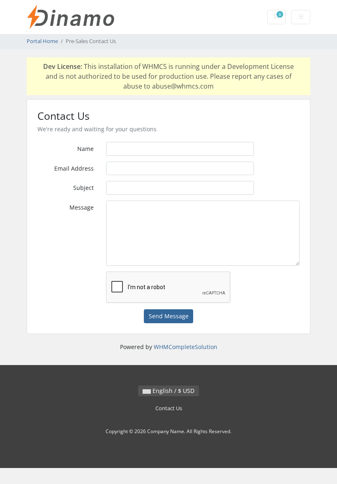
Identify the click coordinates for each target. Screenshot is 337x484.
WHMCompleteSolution (185, 347)
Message (81, 207)
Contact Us (168, 408)
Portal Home (42, 41)
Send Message (169, 316)
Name (85, 149)
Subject (83, 188)
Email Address (74, 168)
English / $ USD (172, 391)
